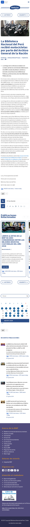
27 (14, 316)
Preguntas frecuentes (9, 450)
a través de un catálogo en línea (12, 159)
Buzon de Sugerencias (10, 479)
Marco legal (7, 454)
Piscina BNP (7, 448)
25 (6, 316)
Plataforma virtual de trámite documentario (15, 431)
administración (6, 249)
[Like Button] (3, 193)
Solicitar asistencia (9, 452)
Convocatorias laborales (10, 483)
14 (18, 311)
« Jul (2, 323)
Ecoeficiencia (7, 442)
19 (10, 313)
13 (14, 311)
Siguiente (22, 15)
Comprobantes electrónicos (11, 485)
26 (10, 316)
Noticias (4, 58)
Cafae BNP (7, 446)
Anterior (7, 15)
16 (26, 311)
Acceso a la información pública (12, 481)
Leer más (5, 267)
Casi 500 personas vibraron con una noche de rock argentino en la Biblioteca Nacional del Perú (16, 384)
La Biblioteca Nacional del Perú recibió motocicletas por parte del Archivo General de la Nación (14, 47)
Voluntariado (7, 436)
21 (18, 313)
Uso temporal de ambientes (11, 440)
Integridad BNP (8, 462)
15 (22, 311)
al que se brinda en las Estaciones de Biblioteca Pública (14, 156)
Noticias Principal (16, 58)
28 (18, 316)
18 (6, 313)
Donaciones (7, 438)
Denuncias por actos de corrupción (13, 487)
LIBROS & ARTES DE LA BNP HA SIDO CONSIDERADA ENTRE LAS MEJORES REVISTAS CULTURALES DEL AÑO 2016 (13, 241)
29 (22, 316)
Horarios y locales (8, 434)
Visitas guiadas (8, 444)
